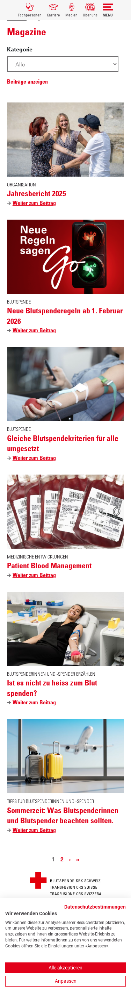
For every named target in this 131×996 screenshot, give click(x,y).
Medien (71, 15)
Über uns (90, 15)
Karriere (53, 15)
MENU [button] (108, 15)
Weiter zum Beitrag (36, 203)
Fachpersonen (30, 15)
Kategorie (19, 49)
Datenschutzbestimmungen (95, 907)
